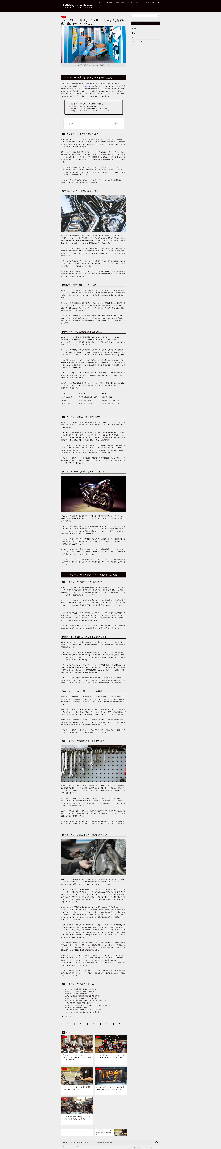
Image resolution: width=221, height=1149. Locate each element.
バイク (63, 16)
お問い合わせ (150, 2)
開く (116, 123)
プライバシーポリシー (135, 2)
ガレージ (65, 1016)
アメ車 (136, 28)
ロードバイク (138, 41)
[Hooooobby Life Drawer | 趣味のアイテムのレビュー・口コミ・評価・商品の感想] (77, 9)
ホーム (101, 2)
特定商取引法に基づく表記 (115, 2)
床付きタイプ (86, 86)
